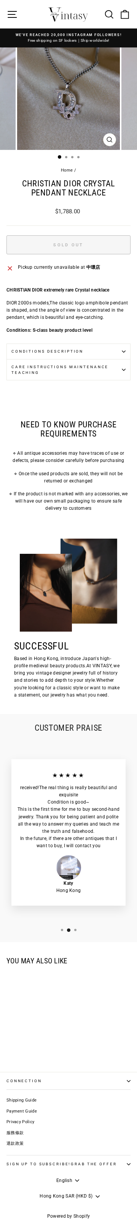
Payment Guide (21, 1111)
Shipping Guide (21, 1100)
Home (67, 170)
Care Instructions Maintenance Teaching (59, 370)
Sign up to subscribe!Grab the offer (61, 1164)
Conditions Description (47, 351)
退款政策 (15, 1143)
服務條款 (15, 1132)
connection (24, 1081)
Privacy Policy (20, 1121)
